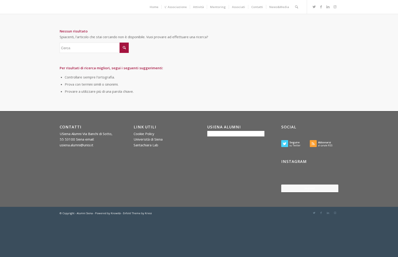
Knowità (116, 213)
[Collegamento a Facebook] (321, 6)
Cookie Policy (144, 133)
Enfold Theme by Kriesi (137, 213)
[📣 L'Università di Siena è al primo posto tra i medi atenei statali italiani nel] (290, 174)
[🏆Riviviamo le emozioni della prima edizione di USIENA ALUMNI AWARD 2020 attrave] (310, 175)
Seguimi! (309, 188)
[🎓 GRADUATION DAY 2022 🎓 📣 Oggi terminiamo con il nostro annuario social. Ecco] (329, 174)
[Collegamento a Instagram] (334, 6)
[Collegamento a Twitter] (314, 6)
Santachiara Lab (146, 145)
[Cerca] (296, 7)
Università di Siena (148, 139)
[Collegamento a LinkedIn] (328, 6)
